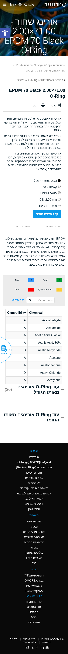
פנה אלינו (34, 622)
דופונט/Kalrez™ (34, 575)
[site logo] (55, 5)
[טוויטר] (32, 647)
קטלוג (47, 65)
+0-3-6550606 (25, 4)
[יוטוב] (47, 647)
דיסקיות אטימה (34, 503)
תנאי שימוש (29, 639)
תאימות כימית (24, 226)
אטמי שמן (34, 509)
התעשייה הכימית (34, 542)
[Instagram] (27, 647)
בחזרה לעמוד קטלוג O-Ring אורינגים (40, 80)
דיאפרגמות (34, 482)
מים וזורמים (34, 521)
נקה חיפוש (18, 300)
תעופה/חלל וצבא (34, 537)
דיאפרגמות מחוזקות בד (34, 488)
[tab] (50, 226)
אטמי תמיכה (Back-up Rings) (34, 467)
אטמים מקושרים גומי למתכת (34, 493)
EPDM (18, 65)
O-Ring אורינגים (33, 65)
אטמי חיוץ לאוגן (34, 498)
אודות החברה (34, 601)
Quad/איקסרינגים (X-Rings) (34, 462)
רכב (34, 563)
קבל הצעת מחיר (47, 214)
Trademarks (29, 642)
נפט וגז (34, 547)
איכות (34, 617)
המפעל (34, 612)
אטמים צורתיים (34, 477)
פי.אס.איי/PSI (34, 585)
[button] (5, 350)
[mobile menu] (5, 5)
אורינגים (34, 457)
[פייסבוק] (37, 647)
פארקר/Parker (34, 591)
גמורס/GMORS (34, 580)
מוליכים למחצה (34, 552)
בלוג (31, 4)
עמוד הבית (59, 65)
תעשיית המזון (34, 557)
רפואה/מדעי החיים (34, 531)
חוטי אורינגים (34, 472)
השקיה (34, 526)
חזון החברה (34, 606)
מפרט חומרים (54, 226)
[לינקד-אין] (41, 647)
